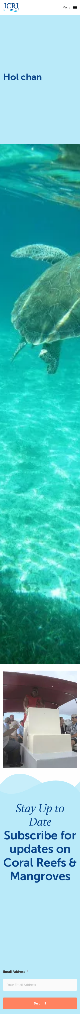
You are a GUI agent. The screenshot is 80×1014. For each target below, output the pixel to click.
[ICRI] (11, 7)
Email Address (15, 972)
